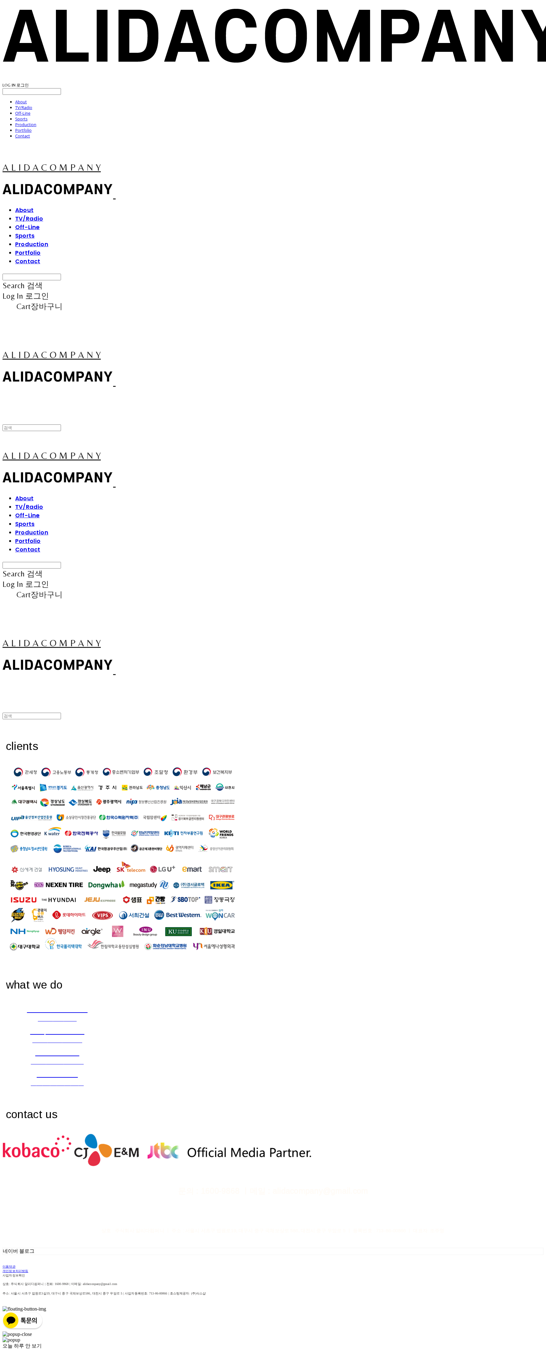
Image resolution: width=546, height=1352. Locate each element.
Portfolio (23, 130)
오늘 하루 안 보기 (22, 1346)
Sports (21, 119)
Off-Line (22, 113)
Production (25, 124)
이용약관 (9, 1266)
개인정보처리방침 (15, 1271)
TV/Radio (23, 107)
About (21, 102)
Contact (22, 136)
